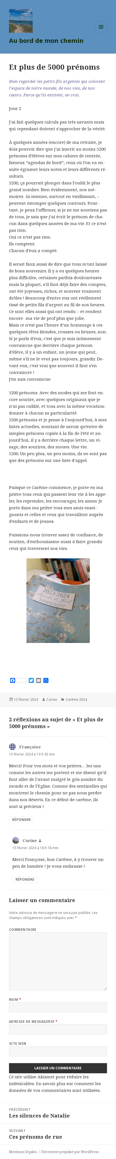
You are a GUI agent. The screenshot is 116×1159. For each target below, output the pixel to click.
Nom (15, 999)
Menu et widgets (101, 32)
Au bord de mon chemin (46, 40)
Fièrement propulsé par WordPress (70, 1151)
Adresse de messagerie (33, 1021)
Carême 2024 (76, 699)
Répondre (21, 819)
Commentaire (23, 929)
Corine (51, 699)
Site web (17, 1043)
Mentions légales (23, 1151)
